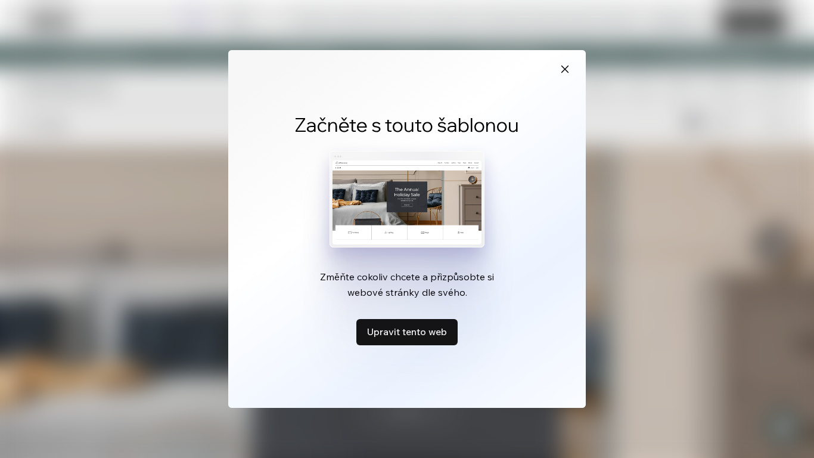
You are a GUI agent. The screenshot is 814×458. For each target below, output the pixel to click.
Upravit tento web (407, 332)
